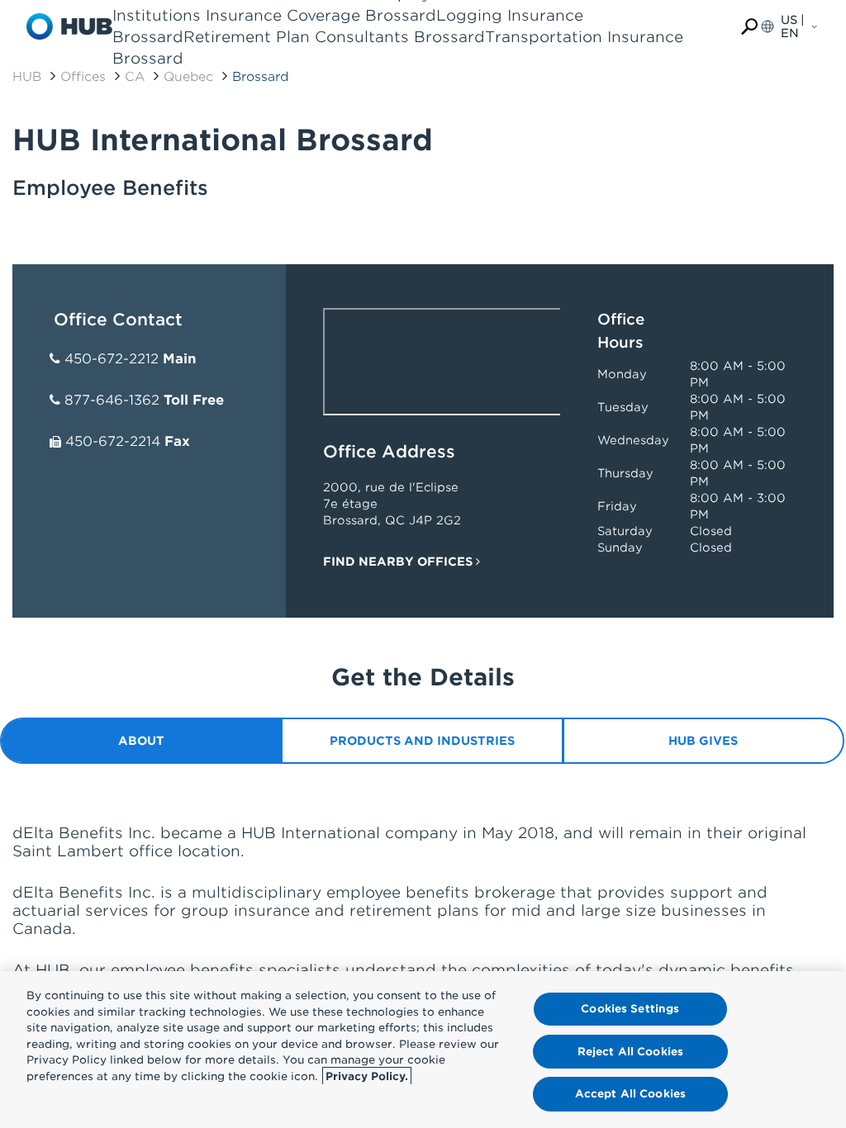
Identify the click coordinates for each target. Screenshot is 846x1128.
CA (135, 76)
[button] (749, 27)
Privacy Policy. (367, 1076)
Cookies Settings (630, 1008)
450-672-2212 (111, 359)
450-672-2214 (112, 441)
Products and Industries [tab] (422, 740)
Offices (83, 76)
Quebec (188, 76)
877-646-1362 (111, 400)
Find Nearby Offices (399, 561)
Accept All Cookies (630, 1094)
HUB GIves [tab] (703, 740)
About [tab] (141, 740)
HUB (26, 76)
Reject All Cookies (630, 1051)
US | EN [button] (793, 26)
